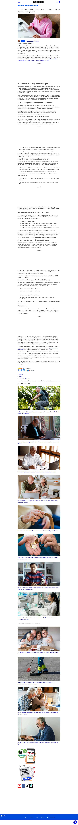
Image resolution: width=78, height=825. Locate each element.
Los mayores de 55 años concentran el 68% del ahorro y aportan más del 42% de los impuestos (38, 653)
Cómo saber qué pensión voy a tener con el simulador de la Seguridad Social (37, 472)
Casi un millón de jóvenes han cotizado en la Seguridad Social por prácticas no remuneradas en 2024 (37, 618)
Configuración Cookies (51, 817)
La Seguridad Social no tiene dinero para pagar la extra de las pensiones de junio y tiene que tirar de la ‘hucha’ (38, 558)
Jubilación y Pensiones (31, 5)
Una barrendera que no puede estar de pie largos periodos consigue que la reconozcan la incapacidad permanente (36, 683)
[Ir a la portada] (38, 2)
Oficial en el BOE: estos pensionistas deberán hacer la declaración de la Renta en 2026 (38, 743)
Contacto (31, 817)
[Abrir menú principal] (19, 2)
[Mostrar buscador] (57, 2)
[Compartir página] (59, 2)
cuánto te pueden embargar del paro (40, 60)
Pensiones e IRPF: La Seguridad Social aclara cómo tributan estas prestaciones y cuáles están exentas (38, 501)
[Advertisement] (39, 73)
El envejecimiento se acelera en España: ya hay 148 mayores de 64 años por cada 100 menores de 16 (38, 713)
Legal (37, 817)
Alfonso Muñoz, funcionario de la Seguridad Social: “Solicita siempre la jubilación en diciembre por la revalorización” (38, 588)
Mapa (26, 817)
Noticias (21, 374)
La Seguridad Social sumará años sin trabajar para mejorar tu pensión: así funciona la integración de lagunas (39, 412)
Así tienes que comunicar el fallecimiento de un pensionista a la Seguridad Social (37, 530)
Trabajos (20, 5)
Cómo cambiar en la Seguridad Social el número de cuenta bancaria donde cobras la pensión (38, 442)
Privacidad (42, 817)
